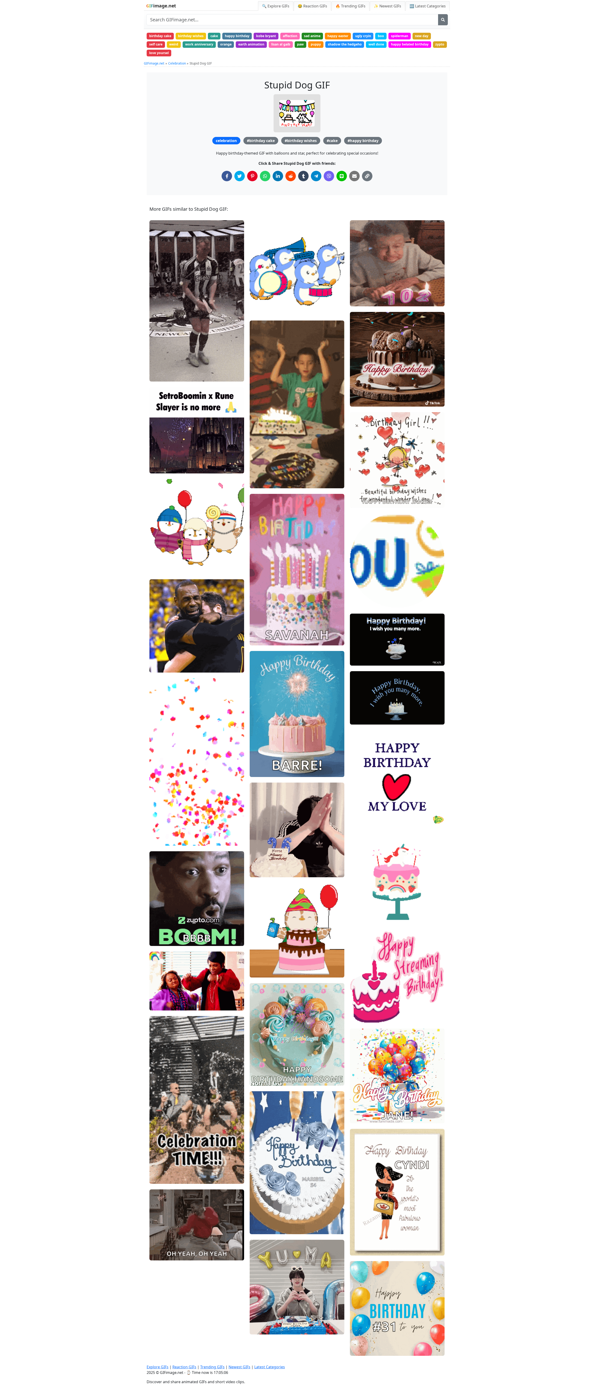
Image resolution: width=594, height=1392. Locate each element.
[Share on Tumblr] (303, 176)
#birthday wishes (301, 140)
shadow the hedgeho (345, 44)
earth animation (251, 44)
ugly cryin (363, 36)
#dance (159, 360)
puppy (316, 44)
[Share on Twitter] (239, 176)
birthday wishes (190, 36)
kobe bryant (266, 36)
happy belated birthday (410, 44)
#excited (160, 989)
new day (421, 36)
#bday (358, 919)
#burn (158, 376)
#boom (159, 940)
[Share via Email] (354, 176)
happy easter (337, 36)
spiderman (399, 36)
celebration (226, 140)
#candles (361, 301)
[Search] (443, 19)
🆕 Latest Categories (428, 6)
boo (381, 36)
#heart (359, 487)
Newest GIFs (239, 1366)
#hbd (257, 1064)
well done (376, 44)
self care (155, 44)
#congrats (161, 832)
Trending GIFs (212, 1366)
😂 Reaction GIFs (312, 6)
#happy (159, 1239)
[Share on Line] (341, 176)
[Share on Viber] (329, 176)
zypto (439, 44)
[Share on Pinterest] (252, 176)
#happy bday (263, 972)
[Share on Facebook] (227, 176)
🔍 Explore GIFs (275, 6)
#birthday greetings (369, 594)
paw (300, 44)
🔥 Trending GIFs (350, 6)
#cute (158, 560)
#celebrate (162, 368)
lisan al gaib (280, 44)
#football (160, 667)
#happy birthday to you (271, 956)
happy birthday (237, 36)
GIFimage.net (154, 63)
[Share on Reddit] (290, 176)
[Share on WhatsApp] (265, 176)
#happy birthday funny (371, 285)
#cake (332, 140)
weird (173, 44)
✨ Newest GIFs (387, 6)
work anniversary (199, 44)
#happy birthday (363, 140)
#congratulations (166, 824)
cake (214, 36)
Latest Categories (269, 1366)
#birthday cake (261, 140)
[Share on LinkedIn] (278, 176)
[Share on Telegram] (316, 176)
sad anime (312, 36)
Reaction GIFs (184, 1366)
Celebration (177, 63)
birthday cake (160, 36)
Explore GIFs (157, 1366)
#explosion (162, 925)
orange (226, 44)
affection (290, 36)
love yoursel (159, 53)
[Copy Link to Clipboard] (367, 176)
